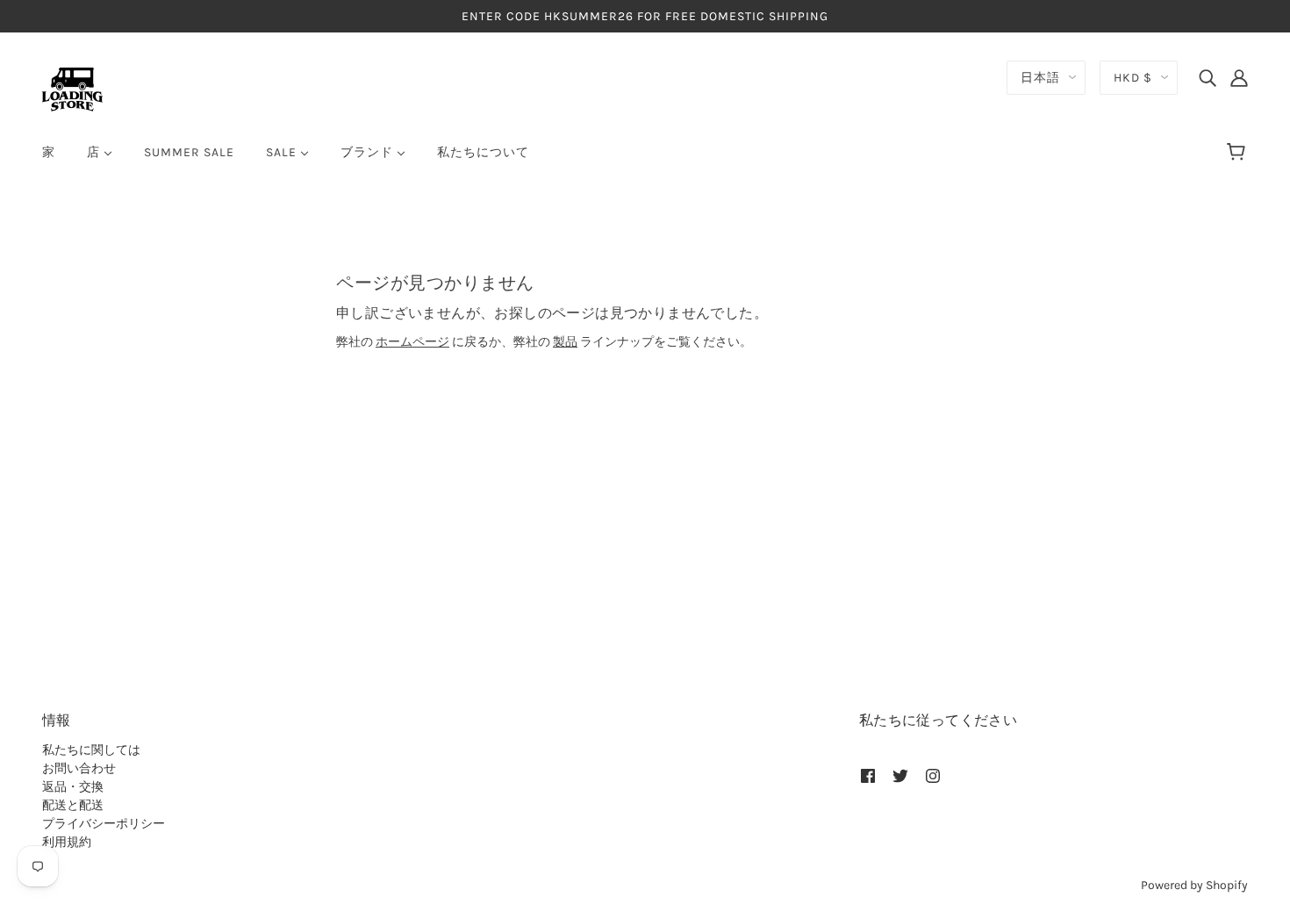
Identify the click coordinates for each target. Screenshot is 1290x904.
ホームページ (412, 341)
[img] (1207, 77)
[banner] (72, 88)
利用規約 (66, 842)
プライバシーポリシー (103, 823)
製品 (565, 341)
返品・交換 (73, 786)
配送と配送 (73, 805)
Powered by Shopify (1194, 885)
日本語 (1040, 77)
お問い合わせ (79, 768)
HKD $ (1133, 77)
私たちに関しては (91, 750)
